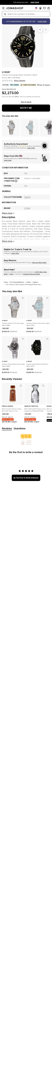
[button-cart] (48, 8)
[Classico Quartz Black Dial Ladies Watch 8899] (23, 339)
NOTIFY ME (26, 108)
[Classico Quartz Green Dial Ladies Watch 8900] (47, 298)
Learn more (31, 148)
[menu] (3, 8)
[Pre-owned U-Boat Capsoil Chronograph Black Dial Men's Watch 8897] (46, 29)
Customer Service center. (31, 274)
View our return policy (39, 262)
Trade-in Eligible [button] (29, 85)
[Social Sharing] (40, 29)
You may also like (10, 116)
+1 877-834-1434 (40, 272)
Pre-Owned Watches (17, 282)
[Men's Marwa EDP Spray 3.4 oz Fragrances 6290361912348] (43, 385)
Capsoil (35, 282)
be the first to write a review (26, 478)
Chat (11, 274)
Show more (7, 241)
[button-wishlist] (44, 8)
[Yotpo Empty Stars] (7, 81)
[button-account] (40, 8)
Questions (20, 428)
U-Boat (28, 282)
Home (6, 282)
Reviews (7, 428)
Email (5, 274)
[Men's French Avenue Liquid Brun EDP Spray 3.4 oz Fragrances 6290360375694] (21, 385)
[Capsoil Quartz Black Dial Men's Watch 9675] (47, 339)
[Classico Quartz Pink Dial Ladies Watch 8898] (23, 298)
